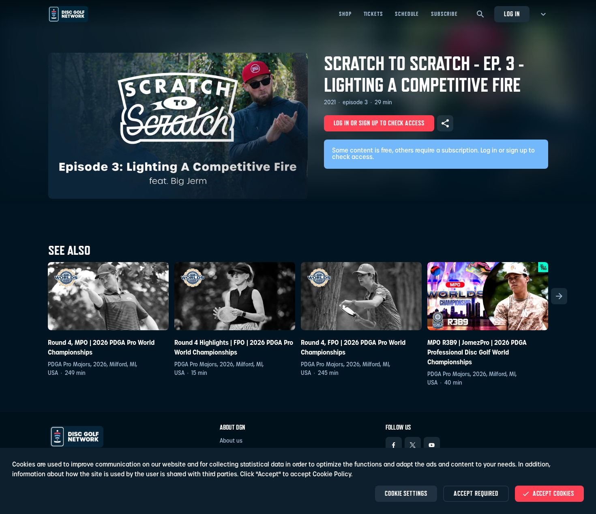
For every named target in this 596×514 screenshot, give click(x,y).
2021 (330, 103)
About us (231, 441)
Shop (345, 14)
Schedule (407, 14)
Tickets (373, 14)
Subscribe (444, 14)
